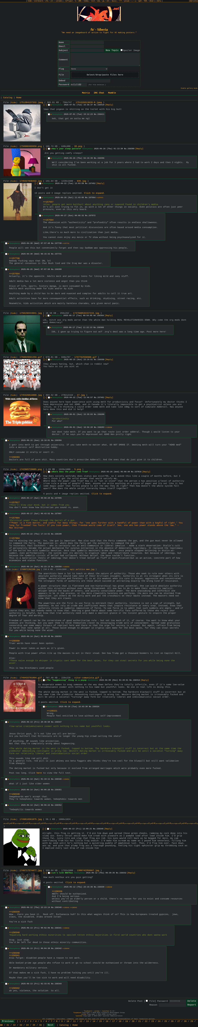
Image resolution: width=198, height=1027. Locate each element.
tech (93, 1)
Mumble (112, 93)
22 (146, 1021)
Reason (153, 1005)
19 (126, 1021)
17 (113, 1021)
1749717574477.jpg (31, 870)
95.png (78, 146)
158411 (100, 114)
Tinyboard (88, 1011)
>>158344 (65, 948)
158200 (100, 414)
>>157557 (48, 202)
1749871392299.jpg (30, 569)
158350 (58, 567)
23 (152, 1021)
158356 (58, 440)
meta (159, 1)
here (39, 773)
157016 (138, 472)
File (152, 1001)
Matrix (86, 93)
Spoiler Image (131, 50)
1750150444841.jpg (31, 313)
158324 (95, 707)
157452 (92, 183)
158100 (58, 534)
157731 (58, 254)
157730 (58, 243)
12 (81, 1021)
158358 (100, 360)
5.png (77, 469)
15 (100, 1021)
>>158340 (108, 887)
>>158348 (14, 794)
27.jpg (81, 395)
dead (151, 1)
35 (34, 1025)
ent (108, 1)
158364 (100, 315)
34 (27, 1025)
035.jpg (81, 181)
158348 (58, 779)
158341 (58, 928)
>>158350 (14, 641)
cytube (59, 1)
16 (107, 1021)
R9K (145, 1)
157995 (58, 498)
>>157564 (48, 220)
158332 (122, 873)
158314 (136, 680)
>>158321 (52, 711)
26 (172, 1021)
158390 (58, 269)
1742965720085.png (31, 469)
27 (178, 1021)
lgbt (140, 1)
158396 (100, 158)
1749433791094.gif (31, 678)
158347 (58, 722)
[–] (45, 105)
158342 (58, 948)
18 (120, 1021)
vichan (96, 1011)
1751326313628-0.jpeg (89, 102)
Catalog (7, 97)
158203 (100, 427)
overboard (38, 1)
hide (13, 103)
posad (126, 1)
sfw (46, 1)
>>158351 (65, 779)
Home (18, 97)
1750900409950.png (31, 146)
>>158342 (73, 907)
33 (21, 1025)
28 (185, 1021)
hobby (86, 1)
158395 (131, 149)
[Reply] (109, 105)
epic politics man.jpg (82, 569)
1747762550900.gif (85, 357)
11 (74, 1021)
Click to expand (94, 193)
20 (133, 1021)
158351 (58, 790)
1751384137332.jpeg (31, 102)
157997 (58, 514)
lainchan (105, 1011)
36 (40, 1025)
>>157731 (65, 243)
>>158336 (57, 891)
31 (8, 1025)
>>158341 (65, 907)
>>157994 (14, 518)
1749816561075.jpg (31, 819)
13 (87, 1021)
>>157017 (14, 502)
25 (165, 1021)
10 (68, 1021)
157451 (100, 397)
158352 (58, 805)
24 (159, 1021)
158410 (100, 105)
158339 (100, 887)
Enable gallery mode (189, 88)
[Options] (193, 1)
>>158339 (14, 912)
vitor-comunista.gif (86, 678)
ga (103, 1)
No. (95, 105)
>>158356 (108, 427)
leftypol (69, 1)
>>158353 (65, 567)
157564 (92, 197)
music (114, 1)
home (30, 1)
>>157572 (99, 198)
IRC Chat (99, 93)
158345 (100, 829)
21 (139, 1021)
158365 (100, 327)
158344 (58, 984)
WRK (79, 1)
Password (162, 1001)
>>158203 (14, 457)
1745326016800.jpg (31, 395)
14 (94, 1021)
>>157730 (14, 258)
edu (98, 1)
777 (120, 1)
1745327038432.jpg (31, 181)
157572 (92, 215)
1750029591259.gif (31, 357)
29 (191, 1021)
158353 (58, 636)
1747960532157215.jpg (86, 313)
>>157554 (14, 274)
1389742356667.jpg (88, 870)
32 (14, 1025)
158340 (58, 907)
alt (51, 1)
